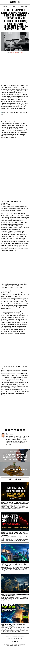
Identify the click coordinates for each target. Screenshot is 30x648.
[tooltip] (6, 430)
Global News (15, 6)
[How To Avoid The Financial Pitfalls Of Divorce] (15, 469)
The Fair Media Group (17, 645)
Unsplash (21, 52)
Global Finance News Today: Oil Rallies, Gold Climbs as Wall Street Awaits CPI (15, 594)
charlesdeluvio (14, 52)
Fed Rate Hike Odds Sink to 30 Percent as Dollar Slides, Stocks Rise (14, 564)
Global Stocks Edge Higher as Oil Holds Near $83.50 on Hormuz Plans (13, 625)
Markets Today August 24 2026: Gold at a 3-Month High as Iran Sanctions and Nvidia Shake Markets (15, 502)
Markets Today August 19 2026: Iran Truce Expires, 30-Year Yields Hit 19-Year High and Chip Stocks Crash (14, 534)
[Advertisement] (15, 70)
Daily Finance (10, 434)
